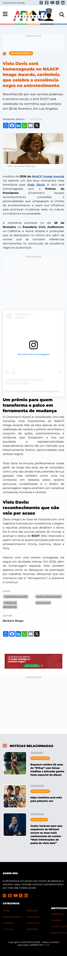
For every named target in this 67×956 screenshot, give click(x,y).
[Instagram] (41, 3)
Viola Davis (36, 184)
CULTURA (8, 929)
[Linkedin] (62, 3)
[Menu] (5, 14)
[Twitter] (57, 3)
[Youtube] (51, 2)
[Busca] (61, 14)
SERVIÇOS (32, 910)
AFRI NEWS (33, 917)
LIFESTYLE (8, 923)
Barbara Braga (14, 119)
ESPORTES (32, 929)
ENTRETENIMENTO (13, 917)
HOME (6, 910)
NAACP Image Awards (48, 176)
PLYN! (46, 945)
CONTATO (56, 920)
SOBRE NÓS (57, 914)
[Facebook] (46, 3)
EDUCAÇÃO (33, 923)
